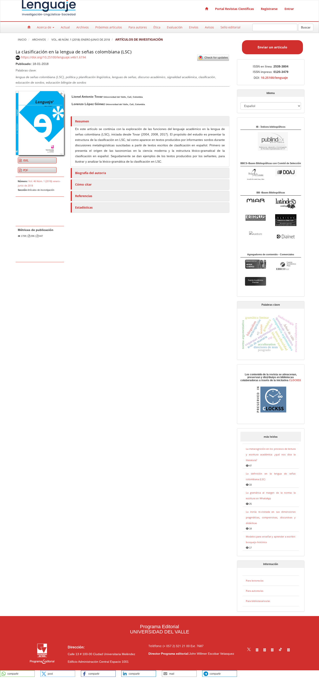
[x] (249, 650)
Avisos (209, 27)
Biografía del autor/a (90, 173)
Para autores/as (254, 590)
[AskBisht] (255, 233)
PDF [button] (25, 170)
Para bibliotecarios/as (258, 601)
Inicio (22, 39)
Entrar (289, 9)
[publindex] (264, 141)
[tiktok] (280, 650)
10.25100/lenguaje (274, 78)
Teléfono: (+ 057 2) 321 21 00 (169, 646)
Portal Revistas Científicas (234, 9)
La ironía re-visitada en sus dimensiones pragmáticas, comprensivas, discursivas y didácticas (271, 517)
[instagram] (264, 650)
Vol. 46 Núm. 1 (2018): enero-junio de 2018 (80, 39)
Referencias (83, 196)
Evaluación (175, 27)
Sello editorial (230, 27)
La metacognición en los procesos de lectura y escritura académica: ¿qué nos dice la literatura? (271, 454)
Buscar (306, 27)
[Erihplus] (255, 217)
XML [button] (25, 160)
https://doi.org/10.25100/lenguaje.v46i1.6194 (53, 57)
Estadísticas (84, 207)
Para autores (137, 27)
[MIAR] (255, 200)
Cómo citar (83, 184)
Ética (156, 27)
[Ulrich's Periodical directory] (285, 220)
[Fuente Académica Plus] (285, 265)
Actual (65, 27)
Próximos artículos (108, 27)
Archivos (82, 27)
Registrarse (269, 9)
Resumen (82, 121)
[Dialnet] (285, 236)
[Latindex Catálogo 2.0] (285, 203)
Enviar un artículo (272, 47)
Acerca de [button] (44, 27)
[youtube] (272, 650)
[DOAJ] (285, 172)
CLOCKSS (295, 380)
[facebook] (257, 650)
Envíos (193, 27)
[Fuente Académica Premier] (255, 281)
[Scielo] (255, 174)
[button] (17, 673)
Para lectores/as (254, 580)
